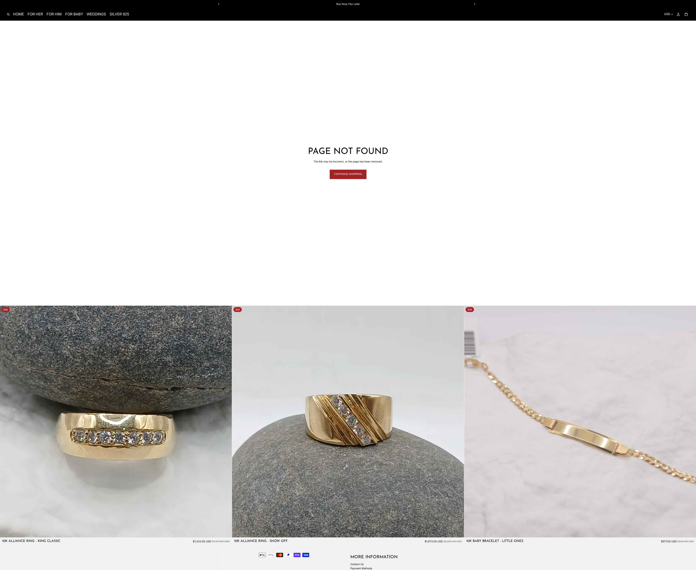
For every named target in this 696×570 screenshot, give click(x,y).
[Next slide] (474, 4)
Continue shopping (348, 174)
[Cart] (686, 14)
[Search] (8, 14)
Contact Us (357, 564)
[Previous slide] (219, 4)
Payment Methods (361, 568)
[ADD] (226, 532)
